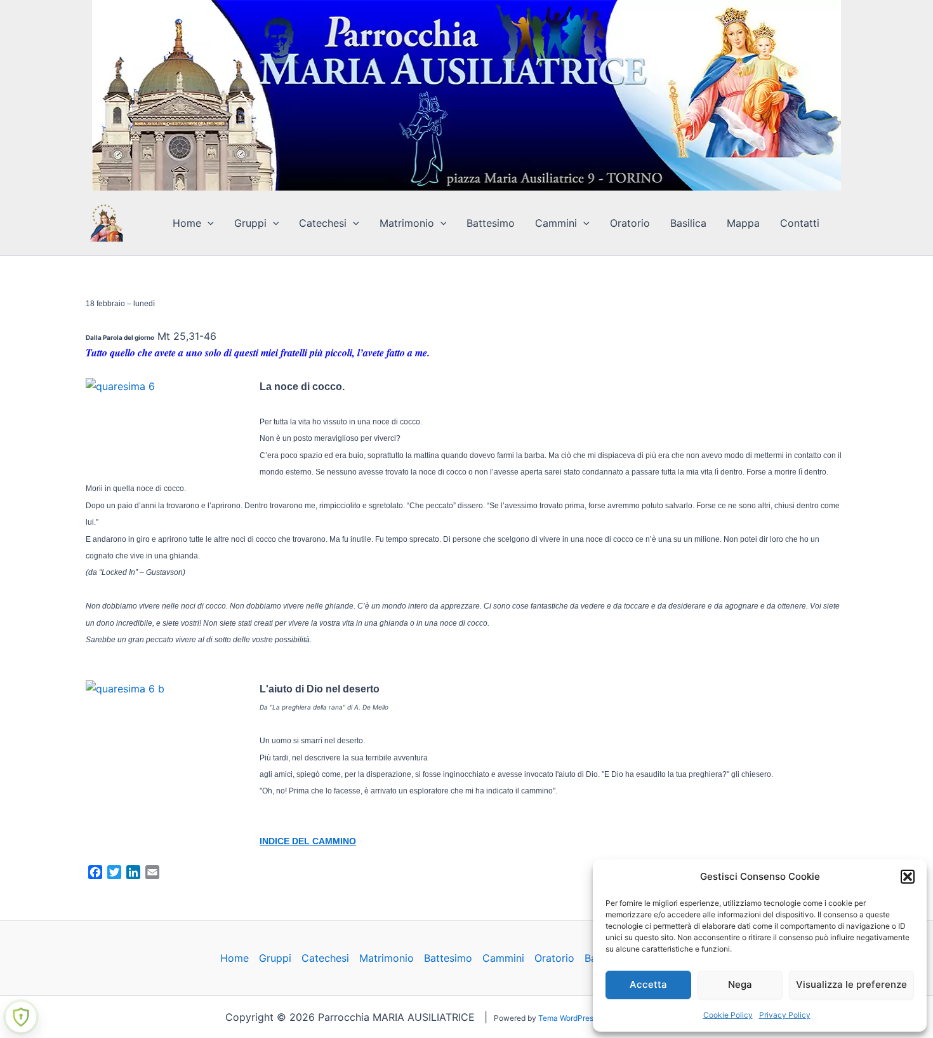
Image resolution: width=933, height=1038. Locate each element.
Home (187, 223)
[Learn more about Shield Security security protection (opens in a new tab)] (21, 1017)
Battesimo (490, 223)
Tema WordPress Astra (578, 1018)
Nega (740, 984)
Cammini (556, 223)
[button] (907, 876)
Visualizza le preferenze (851, 984)
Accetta (648, 984)
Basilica (688, 223)
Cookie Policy (728, 1015)
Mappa (743, 223)
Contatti (799, 223)
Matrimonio (407, 223)
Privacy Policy (785, 1015)
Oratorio (630, 223)
